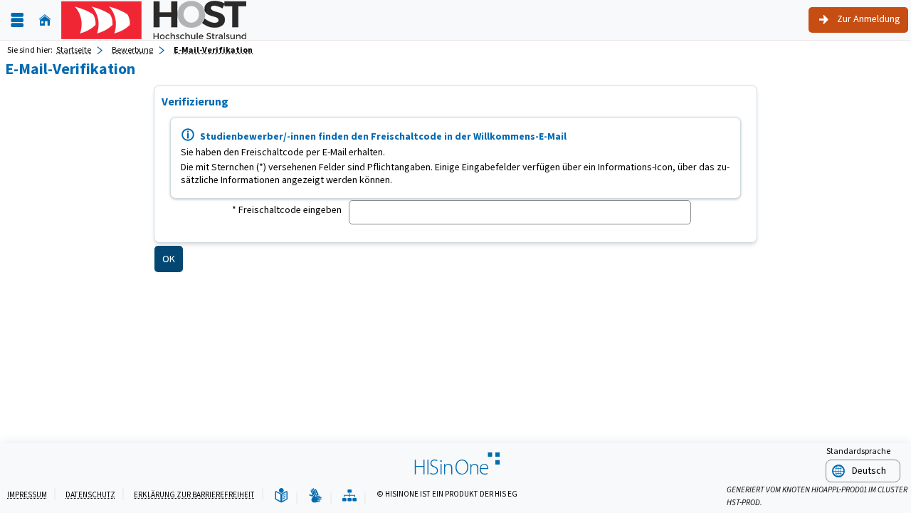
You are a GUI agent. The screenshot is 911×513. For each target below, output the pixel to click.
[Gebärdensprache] (315, 496)
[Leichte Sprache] (281, 496)
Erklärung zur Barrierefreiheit (194, 494)
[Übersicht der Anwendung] (349, 496)
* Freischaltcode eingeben (287, 210)
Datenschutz (90, 494)
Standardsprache (858, 451)
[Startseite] (45, 20)
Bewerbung (132, 50)
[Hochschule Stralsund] (153, 20)
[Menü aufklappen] (17, 20)
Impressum (27, 494)
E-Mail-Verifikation (213, 50)
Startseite (73, 50)
